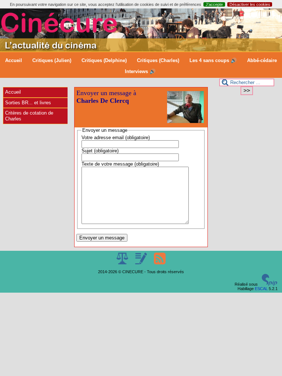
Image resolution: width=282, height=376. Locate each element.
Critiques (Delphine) (104, 60)
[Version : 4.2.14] (269, 284)
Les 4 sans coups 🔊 (213, 60)
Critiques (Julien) (51, 60)
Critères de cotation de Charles (29, 116)
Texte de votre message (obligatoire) (120, 164)
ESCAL (261, 288)
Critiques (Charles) (158, 60)
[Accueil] (141, 50)
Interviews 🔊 (140, 71)
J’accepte (214, 4)
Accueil (13, 60)
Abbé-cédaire (262, 60)
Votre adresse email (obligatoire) (116, 137)
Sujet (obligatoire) (100, 150)
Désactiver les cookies (249, 4)
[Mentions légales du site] (122, 263)
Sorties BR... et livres (28, 102)
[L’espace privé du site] (141, 263)
